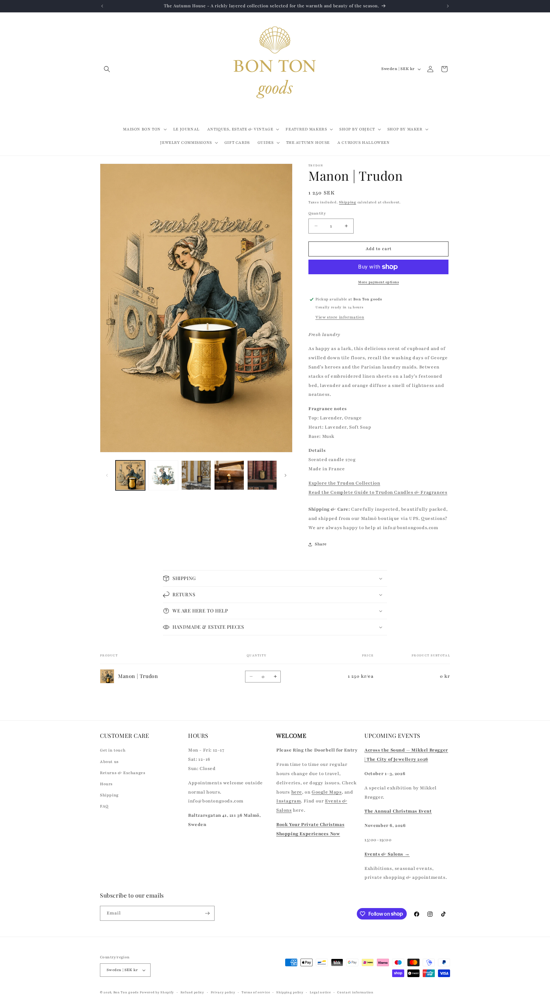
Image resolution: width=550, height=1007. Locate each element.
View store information (339, 317)
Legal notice (320, 992)
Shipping (347, 202)
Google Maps (327, 792)
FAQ (104, 806)
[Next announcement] (448, 6)
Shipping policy (290, 992)
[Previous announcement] (102, 6)
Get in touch (112, 750)
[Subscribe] (207, 913)
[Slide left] (107, 475)
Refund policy (192, 992)
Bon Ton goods (126, 992)
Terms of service (256, 992)
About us (109, 761)
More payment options (378, 282)
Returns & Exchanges (122, 772)
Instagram (288, 801)
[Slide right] (286, 475)
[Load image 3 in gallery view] (196, 475)
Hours (106, 784)
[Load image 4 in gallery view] (229, 475)
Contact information (355, 992)
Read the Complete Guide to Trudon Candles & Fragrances (377, 492)
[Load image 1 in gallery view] (130, 475)
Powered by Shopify (157, 992)
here (296, 792)
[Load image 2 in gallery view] (163, 475)
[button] (107, 69)
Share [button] (321, 544)
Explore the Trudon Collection (344, 483)
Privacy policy (223, 992)
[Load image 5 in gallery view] (262, 475)
